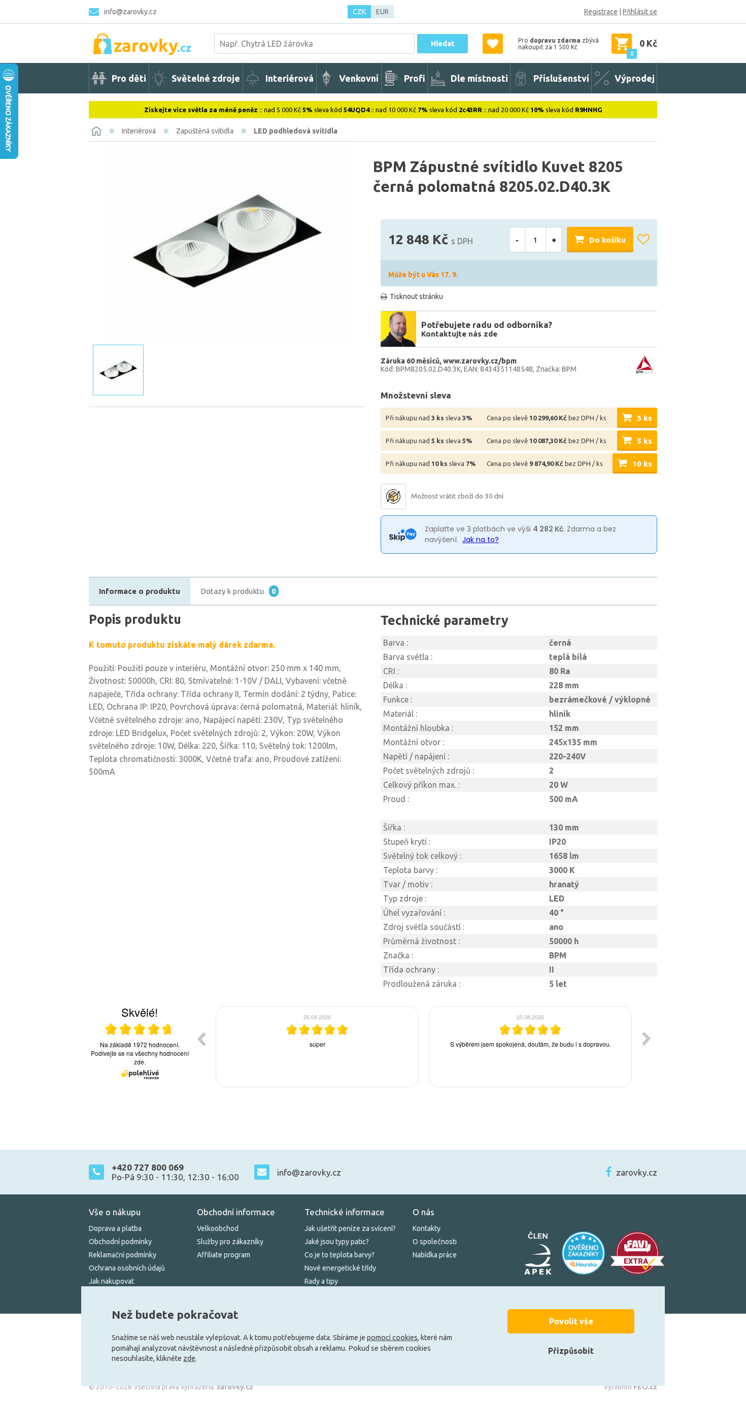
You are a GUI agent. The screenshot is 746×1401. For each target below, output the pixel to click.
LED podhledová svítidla (295, 131)
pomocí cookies (392, 1337)
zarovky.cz (636, 1172)
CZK (359, 12)
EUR (382, 12)
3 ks (644, 418)
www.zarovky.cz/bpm (480, 361)
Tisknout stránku (416, 296)
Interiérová (139, 131)
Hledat (442, 44)
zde (189, 1358)
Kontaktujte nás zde (459, 333)
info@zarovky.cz (130, 12)
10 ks (642, 463)
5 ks (644, 441)
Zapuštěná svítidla (204, 131)
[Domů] (96, 131)
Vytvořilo (630, 1387)
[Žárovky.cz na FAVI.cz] (637, 1253)
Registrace (601, 12)
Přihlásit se (640, 12)
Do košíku (607, 240)
